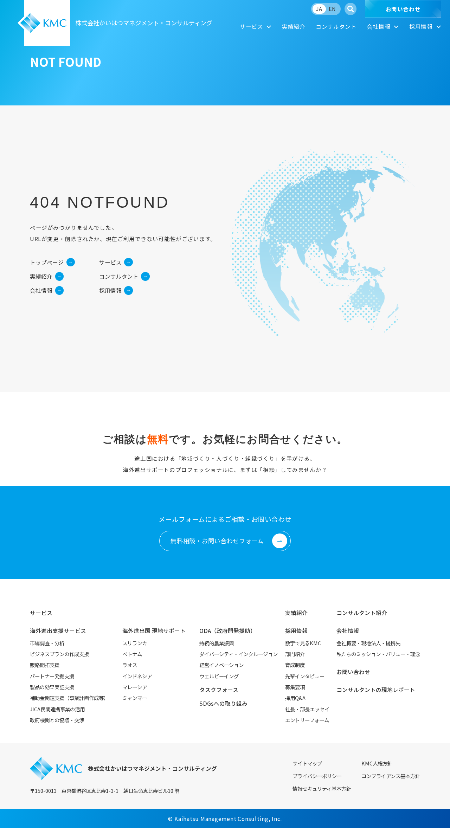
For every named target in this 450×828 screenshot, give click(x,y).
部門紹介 (295, 654)
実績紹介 (294, 26)
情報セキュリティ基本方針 (321, 788)
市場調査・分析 (47, 643)
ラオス (129, 664)
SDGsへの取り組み (223, 703)
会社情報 (379, 26)
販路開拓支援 (44, 664)
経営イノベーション (221, 664)
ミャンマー (134, 697)
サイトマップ (307, 763)
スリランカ (134, 643)
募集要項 (295, 687)
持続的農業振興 (216, 643)
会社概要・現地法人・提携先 (368, 643)
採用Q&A (295, 697)
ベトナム (132, 654)
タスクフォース (218, 690)
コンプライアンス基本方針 (390, 776)
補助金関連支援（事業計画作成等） (69, 697)
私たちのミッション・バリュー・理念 (378, 654)
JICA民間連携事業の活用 (57, 709)
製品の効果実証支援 (52, 687)
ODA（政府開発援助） (227, 631)
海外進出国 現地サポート (154, 631)
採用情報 (421, 26)
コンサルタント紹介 (361, 613)
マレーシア (134, 687)
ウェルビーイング (219, 676)
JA (319, 8)
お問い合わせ (403, 9)
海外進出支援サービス (58, 631)
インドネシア (137, 676)
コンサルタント (336, 26)
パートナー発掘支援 (52, 676)
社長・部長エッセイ (307, 709)
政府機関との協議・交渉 (57, 720)
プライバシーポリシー (317, 776)
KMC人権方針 (376, 763)
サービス (251, 26)
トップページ (47, 262)
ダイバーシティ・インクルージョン (238, 654)
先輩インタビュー (304, 676)
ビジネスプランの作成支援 (59, 654)
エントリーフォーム (307, 720)
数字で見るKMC (303, 643)
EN (332, 8)
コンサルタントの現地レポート (375, 690)
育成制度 (295, 664)
